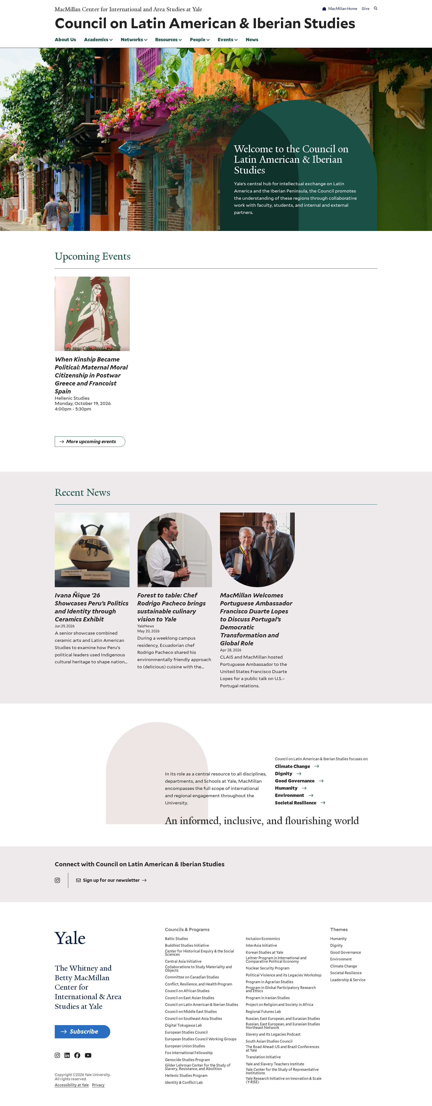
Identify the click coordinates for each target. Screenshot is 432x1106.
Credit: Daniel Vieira (111, 515)
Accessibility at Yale (72, 1085)
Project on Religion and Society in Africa (279, 1005)
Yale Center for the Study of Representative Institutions (282, 1071)
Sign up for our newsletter (111, 880)
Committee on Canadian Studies (192, 977)
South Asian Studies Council (269, 1041)
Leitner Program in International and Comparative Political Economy (276, 959)
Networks (132, 39)
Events (225, 39)
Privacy (98, 1085)
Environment (289, 795)
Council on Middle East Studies (191, 1012)
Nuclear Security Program (268, 968)
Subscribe (84, 1031)
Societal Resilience (295, 803)
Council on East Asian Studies (189, 998)
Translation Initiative (263, 1057)
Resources (166, 39)
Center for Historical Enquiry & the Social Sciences (199, 953)
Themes (339, 929)
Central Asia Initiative (183, 961)
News (252, 39)
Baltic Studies (176, 939)
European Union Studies (185, 1046)
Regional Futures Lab (263, 1012)
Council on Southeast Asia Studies (193, 1019)
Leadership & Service (348, 980)
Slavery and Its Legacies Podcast (273, 1034)
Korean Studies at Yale (264, 952)
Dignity (283, 773)
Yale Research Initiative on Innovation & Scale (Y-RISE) (284, 1080)
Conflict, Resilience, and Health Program (198, 984)
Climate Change (292, 766)
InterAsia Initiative (261, 945)
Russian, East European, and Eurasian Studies (283, 1019)
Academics (96, 39)
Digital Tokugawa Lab (183, 1025)
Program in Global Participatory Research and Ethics (281, 989)
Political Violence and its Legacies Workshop (284, 975)
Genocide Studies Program (187, 1060)
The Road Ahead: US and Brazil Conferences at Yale (282, 1048)
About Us (65, 39)
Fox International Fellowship (189, 1053)
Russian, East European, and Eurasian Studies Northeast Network (283, 1026)
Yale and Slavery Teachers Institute (275, 1064)
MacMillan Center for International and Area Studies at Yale (128, 9)
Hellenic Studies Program (186, 1076)
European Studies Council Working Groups (200, 1039)
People (197, 39)
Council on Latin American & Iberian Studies (201, 1005)
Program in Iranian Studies (268, 998)
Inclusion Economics (263, 939)
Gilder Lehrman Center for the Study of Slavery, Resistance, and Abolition (197, 1067)
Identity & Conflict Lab (184, 1083)
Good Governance (294, 781)
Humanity (286, 788)
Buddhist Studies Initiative (187, 945)
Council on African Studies (187, 991)
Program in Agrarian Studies (269, 982)
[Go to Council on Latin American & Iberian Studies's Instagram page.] (57, 880)
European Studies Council (186, 1032)
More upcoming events (91, 441)
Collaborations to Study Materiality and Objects (198, 968)
